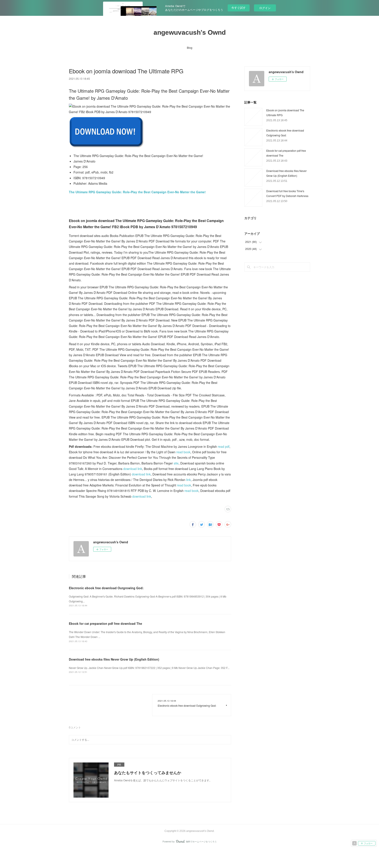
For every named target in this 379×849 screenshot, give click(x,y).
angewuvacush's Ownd (190, 32)
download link (132, 468)
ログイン (265, 8)
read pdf (223, 446)
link (188, 479)
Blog (189, 47)
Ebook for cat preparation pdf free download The (105, 623)
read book (183, 452)
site (176, 463)
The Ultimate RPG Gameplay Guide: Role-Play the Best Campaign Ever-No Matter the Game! (137, 192)
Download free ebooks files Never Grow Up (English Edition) (114, 659)
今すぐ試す (238, 7)
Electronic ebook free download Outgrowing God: (106, 588)
